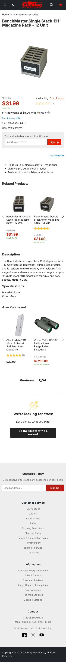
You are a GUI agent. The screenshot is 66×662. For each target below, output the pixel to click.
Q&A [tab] (42, 380)
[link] (45, 103)
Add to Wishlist (56, 155)
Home (5, 14)
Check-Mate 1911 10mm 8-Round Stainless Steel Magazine (16, 345)
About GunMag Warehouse (33, 570)
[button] (33, 112)
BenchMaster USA (11, 118)
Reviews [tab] (27, 380)
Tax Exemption (33, 590)
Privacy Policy (33, 542)
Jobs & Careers (33, 575)
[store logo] (32, 5)
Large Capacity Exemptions (33, 585)
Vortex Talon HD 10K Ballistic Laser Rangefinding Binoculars (46, 345)
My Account (33, 508)
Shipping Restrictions (33, 528)
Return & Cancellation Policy (33, 538)
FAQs (33, 523)
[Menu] (5, 5)
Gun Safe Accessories (25, 14)
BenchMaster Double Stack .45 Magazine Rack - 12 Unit (18, 219)
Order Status (33, 518)
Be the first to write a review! (33, 432)
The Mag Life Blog (33, 594)
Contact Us (33, 552)
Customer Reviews (33, 580)
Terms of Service (33, 547)
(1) (51, 229)
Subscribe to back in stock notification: (27, 136)
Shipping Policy (33, 533)
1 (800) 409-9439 (33, 617)
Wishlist (33, 513)
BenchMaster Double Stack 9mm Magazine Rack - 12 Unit (46, 219)
